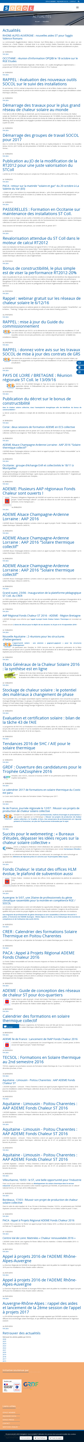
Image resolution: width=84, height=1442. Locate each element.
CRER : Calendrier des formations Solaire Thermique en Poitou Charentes (40, 934)
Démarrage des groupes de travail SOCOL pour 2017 (41, 137)
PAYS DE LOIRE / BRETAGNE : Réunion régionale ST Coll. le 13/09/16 (37, 377)
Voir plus (6, 54)
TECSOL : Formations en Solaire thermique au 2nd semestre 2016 (42, 1059)
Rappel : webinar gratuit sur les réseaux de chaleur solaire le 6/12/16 (42, 300)
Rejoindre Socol (62, 1)
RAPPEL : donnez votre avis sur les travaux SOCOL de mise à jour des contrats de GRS (41, 352)
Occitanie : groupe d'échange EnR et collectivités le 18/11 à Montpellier (38, 466)
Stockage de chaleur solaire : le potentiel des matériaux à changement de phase (39, 692)
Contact (73, 1)
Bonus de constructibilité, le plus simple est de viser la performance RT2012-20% (40, 270)
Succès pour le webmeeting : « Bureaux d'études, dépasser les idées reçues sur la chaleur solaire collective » (41, 838)
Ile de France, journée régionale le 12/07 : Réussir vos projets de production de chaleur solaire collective (41, 809)
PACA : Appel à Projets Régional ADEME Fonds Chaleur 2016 (39, 955)
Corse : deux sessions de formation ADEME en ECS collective (39, 427)
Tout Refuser (41, 1438)
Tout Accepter (56, 1438)
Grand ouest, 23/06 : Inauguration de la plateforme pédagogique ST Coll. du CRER (42, 594)
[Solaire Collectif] (19, 5)
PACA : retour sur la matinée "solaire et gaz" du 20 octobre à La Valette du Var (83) (41, 187)
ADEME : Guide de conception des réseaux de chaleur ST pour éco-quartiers (41, 993)
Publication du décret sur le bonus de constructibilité (37, 401)
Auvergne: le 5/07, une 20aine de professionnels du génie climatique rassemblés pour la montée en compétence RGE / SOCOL (39, 900)
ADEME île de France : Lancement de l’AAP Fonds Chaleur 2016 (40, 1039)
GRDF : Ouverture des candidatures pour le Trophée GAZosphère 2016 (42, 769)
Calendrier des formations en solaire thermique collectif (36, 1018)
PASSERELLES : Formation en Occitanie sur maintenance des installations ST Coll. (41, 211)
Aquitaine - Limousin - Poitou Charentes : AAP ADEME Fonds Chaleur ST (39, 1081)
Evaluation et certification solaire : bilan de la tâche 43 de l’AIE (41, 720)
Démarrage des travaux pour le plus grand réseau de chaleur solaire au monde (41, 107)
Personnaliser (26, 1438)
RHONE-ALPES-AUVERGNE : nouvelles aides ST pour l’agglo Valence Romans (38, 37)
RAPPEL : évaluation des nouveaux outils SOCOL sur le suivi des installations (40, 82)
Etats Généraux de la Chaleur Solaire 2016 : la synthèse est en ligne (41, 666)
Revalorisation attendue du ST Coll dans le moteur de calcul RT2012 (41, 240)
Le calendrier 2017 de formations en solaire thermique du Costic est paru (41, 791)
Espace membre (51, 1)
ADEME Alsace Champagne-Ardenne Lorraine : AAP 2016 (36, 516)
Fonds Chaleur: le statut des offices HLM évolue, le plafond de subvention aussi (39, 871)
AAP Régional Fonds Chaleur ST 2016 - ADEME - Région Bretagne (41, 615)
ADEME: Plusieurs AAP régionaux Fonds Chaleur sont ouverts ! (39, 491)
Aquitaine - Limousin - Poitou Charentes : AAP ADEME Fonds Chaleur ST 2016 (40, 1106)
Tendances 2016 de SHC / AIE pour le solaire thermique (36, 746)
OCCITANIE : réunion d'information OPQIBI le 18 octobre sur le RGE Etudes (40, 59)
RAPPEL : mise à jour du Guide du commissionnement (33, 324)
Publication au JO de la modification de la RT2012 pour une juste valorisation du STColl (40, 165)
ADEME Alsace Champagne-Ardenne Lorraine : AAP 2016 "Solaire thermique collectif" (41, 446)
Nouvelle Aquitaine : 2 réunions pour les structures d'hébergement (33, 638)
